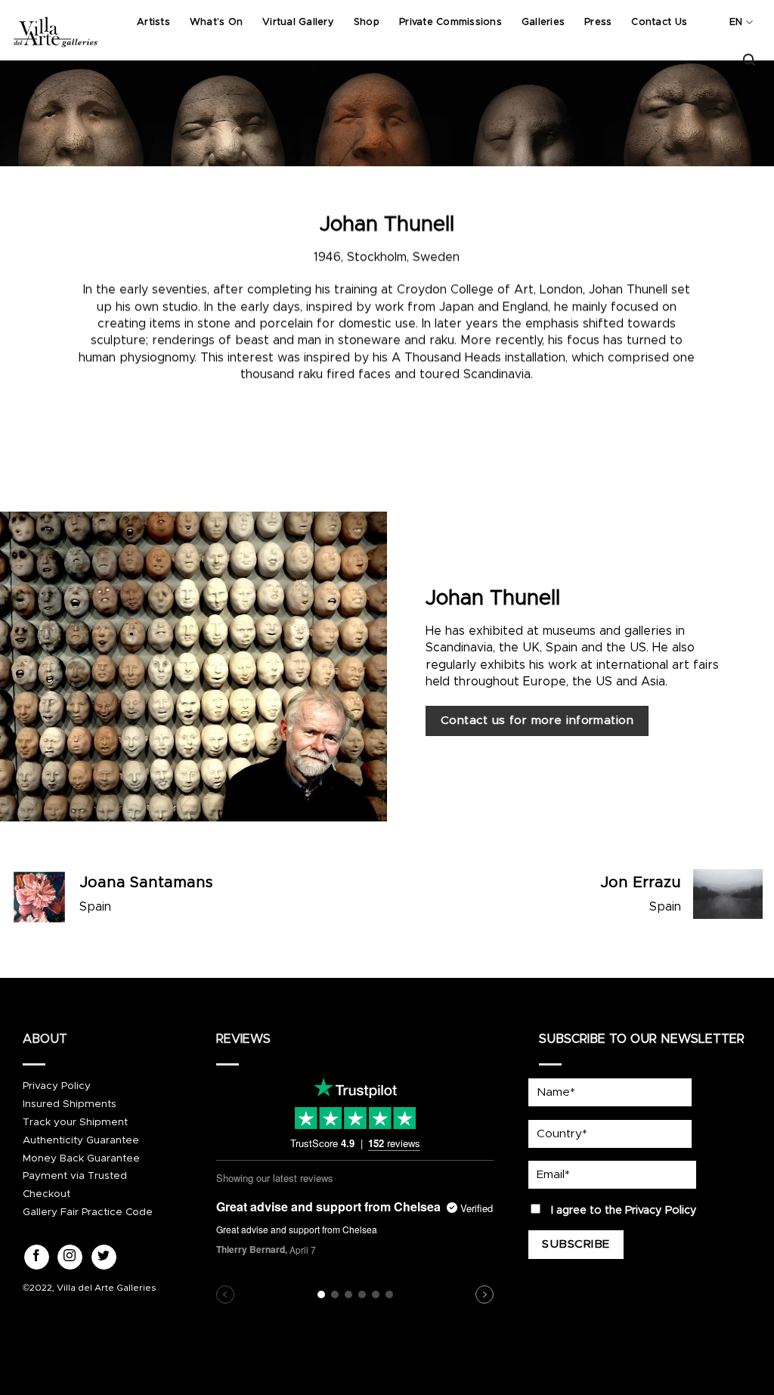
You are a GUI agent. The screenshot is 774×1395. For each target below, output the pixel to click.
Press (597, 22)
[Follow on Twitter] (103, 1257)
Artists (153, 22)
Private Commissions (450, 22)
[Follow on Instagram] (69, 1257)
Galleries (543, 22)
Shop (366, 22)
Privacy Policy (57, 1086)
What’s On (216, 22)
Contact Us (659, 22)
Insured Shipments (69, 1104)
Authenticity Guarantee (81, 1140)
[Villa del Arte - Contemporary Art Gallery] (55, 30)
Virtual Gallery (298, 22)
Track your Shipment (75, 1122)
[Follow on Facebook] (36, 1257)
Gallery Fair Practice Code (88, 1212)
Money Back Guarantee (81, 1158)
